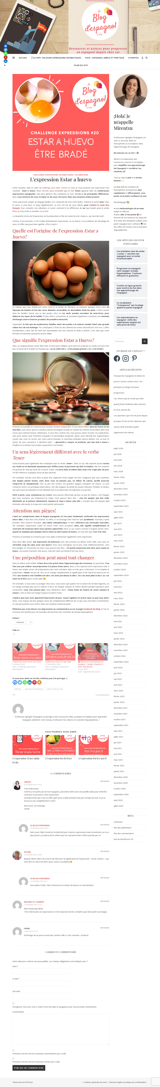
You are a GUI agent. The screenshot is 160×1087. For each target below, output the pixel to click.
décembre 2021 (121, 708)
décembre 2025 (121, 488)
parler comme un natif (55, 689)
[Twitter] (20, 682)
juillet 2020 (118, 806)
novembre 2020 (121, 783)
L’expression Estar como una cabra (26, 661)
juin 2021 (118, 742)
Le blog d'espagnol (40, 825)
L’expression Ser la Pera (59, 758)
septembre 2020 (121, 794)
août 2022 (118, 667)
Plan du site (81, 65)
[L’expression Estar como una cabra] (27, 651)
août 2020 (118, 800)
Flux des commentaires (124, 833)
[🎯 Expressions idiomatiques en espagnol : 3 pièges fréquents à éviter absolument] (93, 651)
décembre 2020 (121, 777)
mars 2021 (118, 760)
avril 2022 (118, 685)
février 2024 (119, 604)
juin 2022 (118, 673)
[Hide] (5, 65)
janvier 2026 (119, 483)
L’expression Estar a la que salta (58, 661)
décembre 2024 (121, 558)
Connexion (118, 822)
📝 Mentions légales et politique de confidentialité (126, 1082)
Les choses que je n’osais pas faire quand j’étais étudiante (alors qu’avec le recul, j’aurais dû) (130, 404)
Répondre (104, 781)
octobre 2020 (120, 788)
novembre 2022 (121, 650)
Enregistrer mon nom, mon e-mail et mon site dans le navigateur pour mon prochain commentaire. (54, 1007)
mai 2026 (118, 460)
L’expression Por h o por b (93, 758)
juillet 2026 (118, 448)
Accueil (23, 57)
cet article (44, 211)
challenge (17, 689)
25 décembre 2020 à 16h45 (33, 855)
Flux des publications (123, 827)
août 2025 (118, 512)
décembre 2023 (121, 615)
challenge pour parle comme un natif (58, 187)
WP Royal (28, 1082)
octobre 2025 (120, 500)
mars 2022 (118, 690)
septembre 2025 (121, 506)
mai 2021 (118, 748)
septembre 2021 (121, 725)
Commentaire (18, 1012)
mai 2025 (118, 529)
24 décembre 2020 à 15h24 (39, 828)
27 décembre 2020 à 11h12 (33, 905)
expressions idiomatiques (34, 689)
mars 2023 (118, 633)
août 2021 (118, 731)
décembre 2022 (121, 644)
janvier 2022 (119, 702)
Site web (16, 991)
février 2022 (119, 696)
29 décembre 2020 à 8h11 (39, 881)
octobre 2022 (120, 656)
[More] (39, 682)
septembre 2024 (121, 575)
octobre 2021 (120, 719)
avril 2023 (118, 627)
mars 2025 (118, 540)
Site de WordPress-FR (123, 839)
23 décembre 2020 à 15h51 (33, 785)
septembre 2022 (121, 661)
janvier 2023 (119, 638)
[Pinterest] (34, 682)
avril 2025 (118, 535)
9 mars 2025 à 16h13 (31, 931)
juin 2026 (118, 454)
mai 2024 (118, 587)
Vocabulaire (81, 175)
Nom (15, 966)
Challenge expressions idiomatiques (53, 175)
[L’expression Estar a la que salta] (60, 651)
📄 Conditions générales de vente (94, 1082)
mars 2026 (118, 471)
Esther (27, 852)
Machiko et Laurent (34, 902)
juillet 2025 (118, 517)
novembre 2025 (121, 494)
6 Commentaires (102, 695)
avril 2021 (118, 754)
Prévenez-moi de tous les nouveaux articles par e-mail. (36, 1061)
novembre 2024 (121, 563)
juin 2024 (118, 581)
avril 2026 (118, 465)
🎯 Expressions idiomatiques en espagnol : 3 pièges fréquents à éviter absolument (91, 664)
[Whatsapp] (24, 682)
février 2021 (119, 765)
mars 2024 (118, 598)
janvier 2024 (119, 610)
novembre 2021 (121, 713)
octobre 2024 (120, 569)
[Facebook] (15, 682)
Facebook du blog (91, 609)
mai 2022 (118, 679)
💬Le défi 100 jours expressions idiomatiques (56, 57)
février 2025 (119, 546)
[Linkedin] (29, 682)
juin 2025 (118, 523)
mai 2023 (118, 621)
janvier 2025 (119, 552)
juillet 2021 (118, 736)
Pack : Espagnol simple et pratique (104, 57)
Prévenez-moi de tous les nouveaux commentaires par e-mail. (39, 1053)
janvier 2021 (119, 771)
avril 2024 (118, 592)
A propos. (133, 57)
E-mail (15, 978)
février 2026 (119, 477)
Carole (27, 782)
